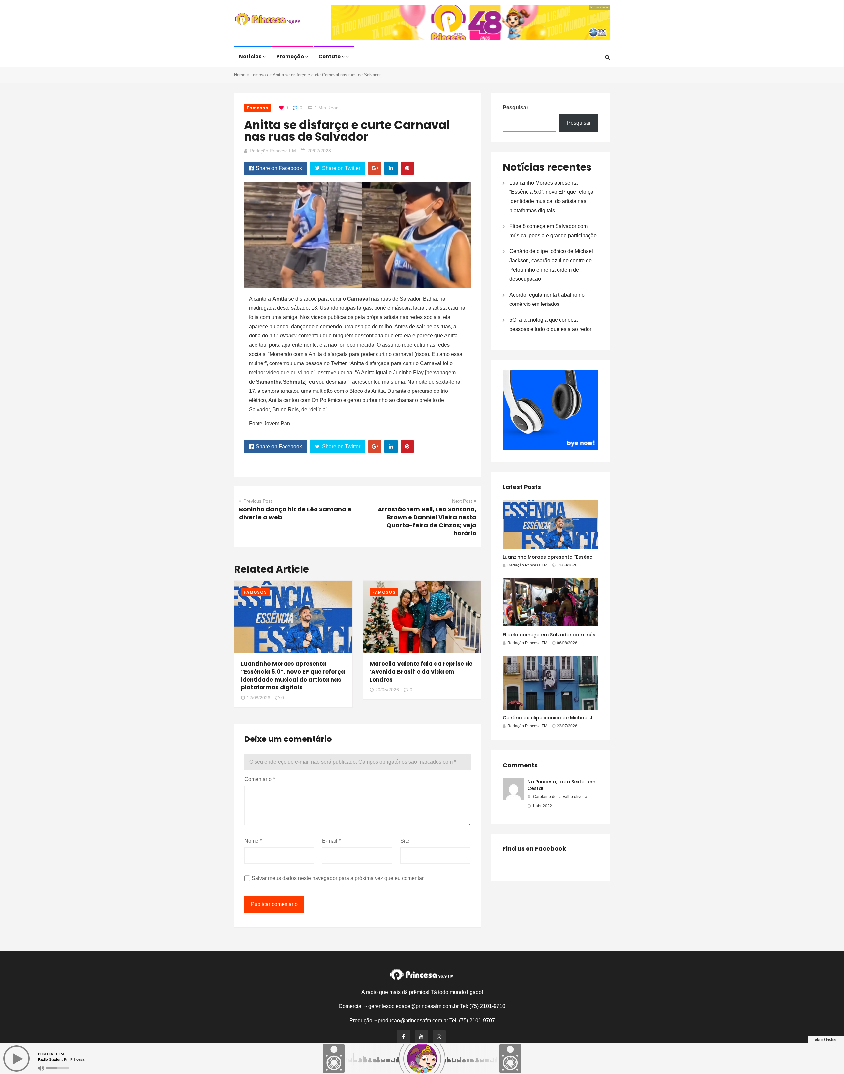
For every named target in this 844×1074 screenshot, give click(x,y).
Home (239, 75)
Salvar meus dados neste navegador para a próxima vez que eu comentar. (338, 878)
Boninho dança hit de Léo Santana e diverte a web (295, 513)
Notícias (251, 56)
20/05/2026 (387, 689)
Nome (253, 841)
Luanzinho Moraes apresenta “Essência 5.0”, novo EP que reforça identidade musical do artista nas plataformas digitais (293, 675)
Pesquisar (515, 107)
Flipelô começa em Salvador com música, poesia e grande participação (590, 634)
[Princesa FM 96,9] (267, 20)
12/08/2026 (258, 697)
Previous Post (257, 501)
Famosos (259, 75)
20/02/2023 (319, 150)
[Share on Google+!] (374, 168)
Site (404, 841)
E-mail (331, 841)
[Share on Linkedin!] (391, 168)
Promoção (290, 56)
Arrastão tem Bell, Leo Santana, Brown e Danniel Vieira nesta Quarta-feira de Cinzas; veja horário (427, 521)
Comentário (259, 779)
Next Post (462, 501)
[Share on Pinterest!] (407, 168)
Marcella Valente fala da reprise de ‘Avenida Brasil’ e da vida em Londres (421, 671)
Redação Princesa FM (273, 150)
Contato (330, 56)
